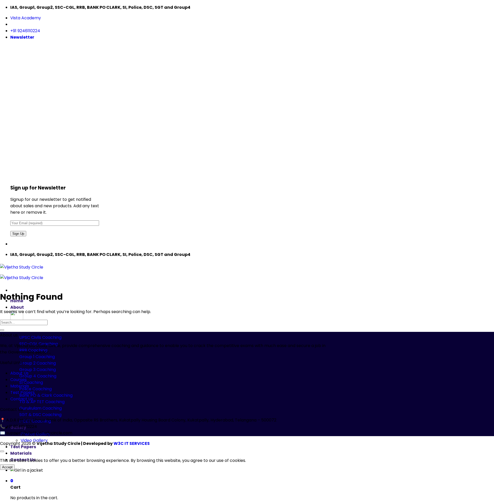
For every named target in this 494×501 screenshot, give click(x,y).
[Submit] (2, 330)
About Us (19, 373)
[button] (22, 37)
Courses (18, 380)
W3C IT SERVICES (131, 443)
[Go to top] (2, 451)
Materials (21, 453)
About (17, 307)
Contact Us (22, 460)
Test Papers (23, 447)
